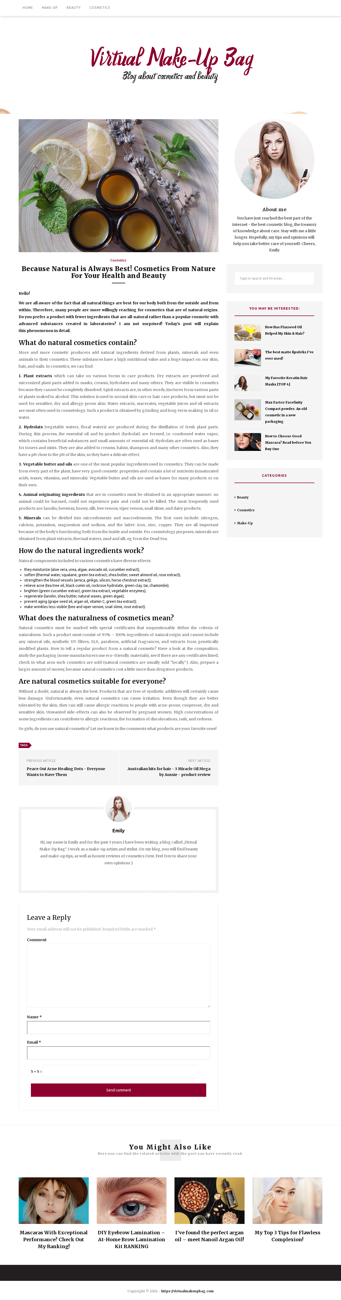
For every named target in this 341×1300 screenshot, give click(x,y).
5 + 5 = (36, 1071)
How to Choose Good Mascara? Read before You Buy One (288, 442)
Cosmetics (100, 7)
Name (34, 1017)
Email (34, 1042)
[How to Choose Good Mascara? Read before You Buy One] (247, 442)
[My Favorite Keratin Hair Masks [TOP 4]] (247, 383)
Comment (37, 939)
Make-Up (50, 7)
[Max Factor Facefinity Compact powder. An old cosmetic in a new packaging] (247, 409)
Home (28, 7)
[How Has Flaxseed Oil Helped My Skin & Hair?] (247, 332)
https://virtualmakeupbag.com (187, 1291)
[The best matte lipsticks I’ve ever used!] (247, 358)
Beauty (74, 7)
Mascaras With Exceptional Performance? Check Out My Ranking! (53, 1239)
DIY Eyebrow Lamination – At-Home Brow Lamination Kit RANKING (131, 1239)
